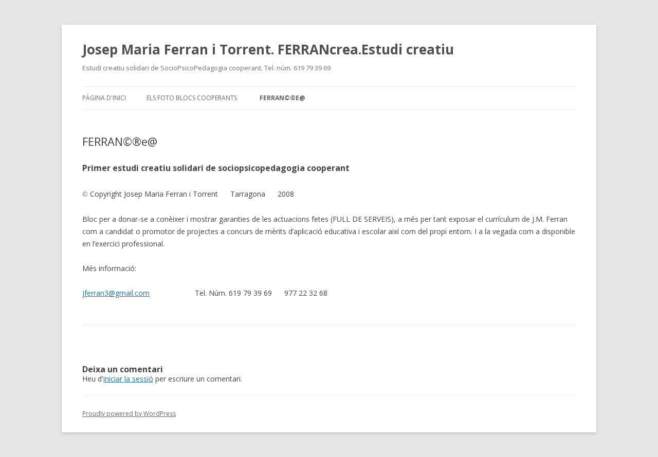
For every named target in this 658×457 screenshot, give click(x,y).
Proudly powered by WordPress (129, 413)
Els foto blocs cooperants (192, 97)
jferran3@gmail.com (116, 293)
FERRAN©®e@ (282, 97)
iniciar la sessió (128, 379)
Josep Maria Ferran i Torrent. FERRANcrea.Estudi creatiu (268, 49)
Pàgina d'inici (104, 97)
